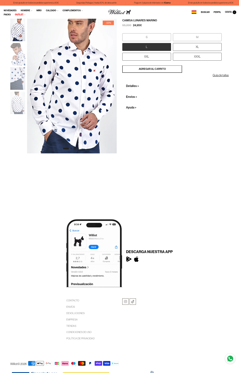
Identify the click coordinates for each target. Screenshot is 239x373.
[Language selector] (194, 12)
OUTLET (19, 14)
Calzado (51, 10)
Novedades (10, 10)
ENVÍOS (70, 306)
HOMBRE (25, 10)
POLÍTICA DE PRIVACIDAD (80, 338)
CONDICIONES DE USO (78, 332)
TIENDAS (71, 325)
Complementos (72, 10)
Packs (7, 14)
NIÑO (39, 10)
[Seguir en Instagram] (125, 301)
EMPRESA (72, 319)
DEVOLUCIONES (75, 313)
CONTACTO (72, 300)
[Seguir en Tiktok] (133, 301)
